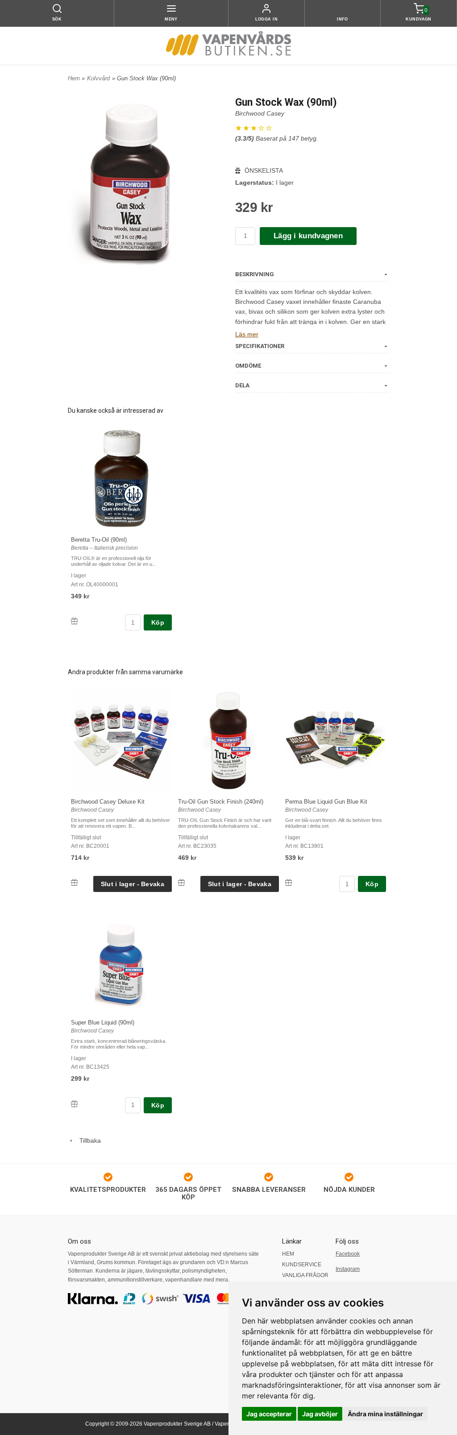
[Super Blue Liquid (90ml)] (134, 972)
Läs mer (246, 334)
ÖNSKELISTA (263, 170)
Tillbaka (87, 1140)
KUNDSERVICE (301, 1264)
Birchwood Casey (259, 113)
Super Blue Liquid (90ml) (102, 1022)
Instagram (348, 1269)
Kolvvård (98, 78)
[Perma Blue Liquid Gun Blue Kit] (348, 751)
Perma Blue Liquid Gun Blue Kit (326, 801)
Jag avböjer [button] (320, 1414)
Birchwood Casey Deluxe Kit (108, 801)
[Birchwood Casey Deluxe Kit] (134, 751)
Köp (157, 622)
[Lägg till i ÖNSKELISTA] (74, 621)
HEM (288, 1254)
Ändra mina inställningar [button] (385, 1414)
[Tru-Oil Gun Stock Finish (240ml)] (241, 751)
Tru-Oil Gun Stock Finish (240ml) (220, 801)
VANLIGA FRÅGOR (305, 1275)
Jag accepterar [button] (269, 1414)
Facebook (348, 1254)
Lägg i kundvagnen (308, 236)
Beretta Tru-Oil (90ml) (99, 539)
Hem (74, 78)
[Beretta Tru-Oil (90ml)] (134, 494)
